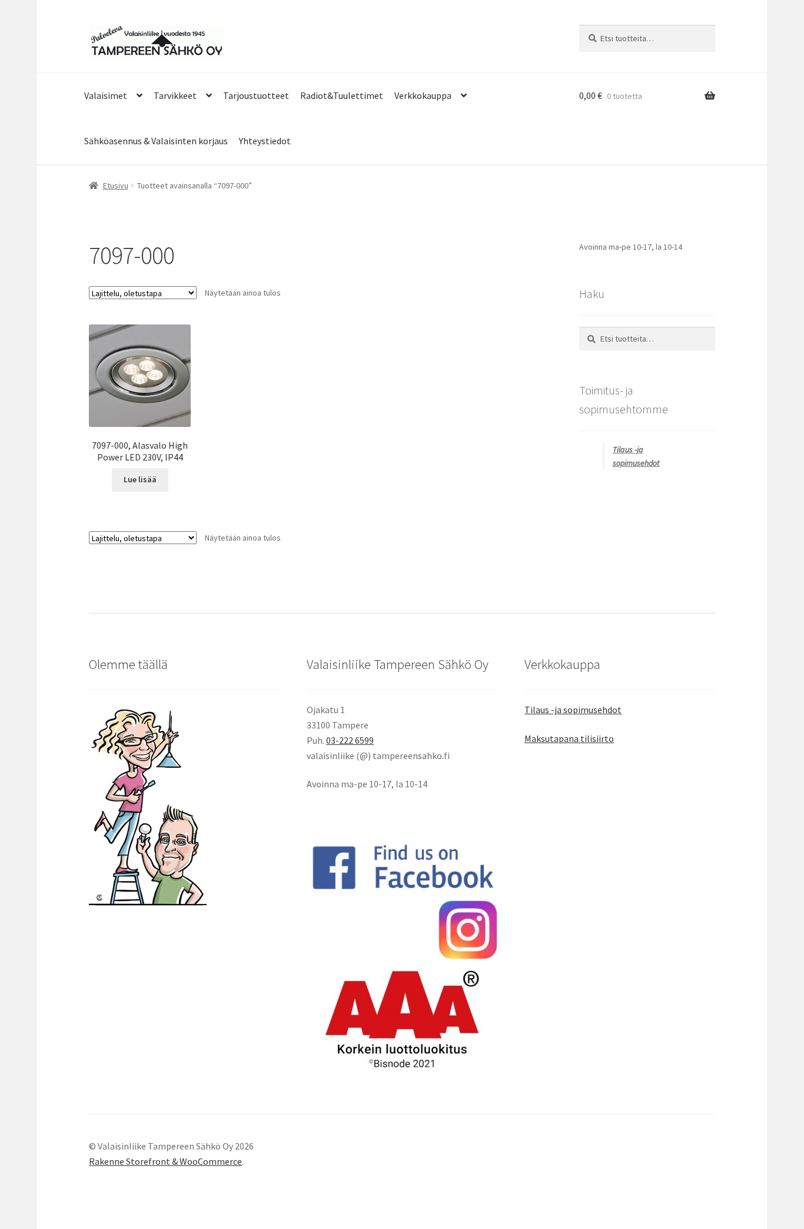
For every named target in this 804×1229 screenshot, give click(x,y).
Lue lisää (140, 479)
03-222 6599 (350, 740)
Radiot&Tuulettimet (341, 95)
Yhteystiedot (265, 141)
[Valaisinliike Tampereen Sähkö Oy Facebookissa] (402, 867)
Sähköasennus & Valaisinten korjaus (156, 141)
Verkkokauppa (422, 95)
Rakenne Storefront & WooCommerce (165, 1161)
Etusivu (115, 185)
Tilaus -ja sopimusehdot (573, 709)
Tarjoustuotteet (256, 95)
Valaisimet (105, 95)
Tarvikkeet (175, 95)
